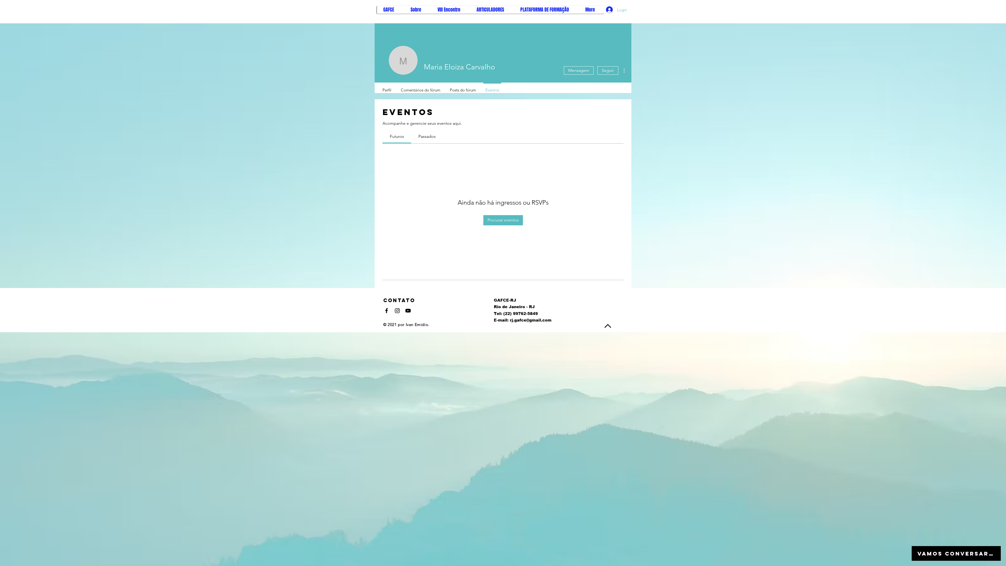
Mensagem (578, 70)
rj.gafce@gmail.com (530, 320)
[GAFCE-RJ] (386, 310)
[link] (397, 136)
